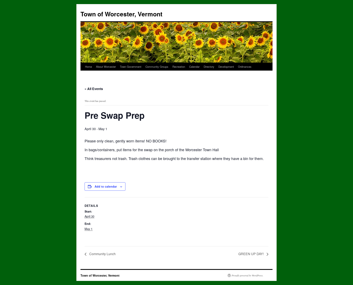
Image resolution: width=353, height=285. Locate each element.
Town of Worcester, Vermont (121, 13)
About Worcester (106, 67)
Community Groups (156, 67)
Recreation (178, 67)
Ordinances (244, 67)
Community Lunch (102, 253)
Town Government (130, 67)
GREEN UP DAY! (251, 253)
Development (226, 67)
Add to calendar (106, 186)
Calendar (194, 67)
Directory (209, 67)
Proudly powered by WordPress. (247, 275)
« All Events (94, 88)
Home (88, 67)
